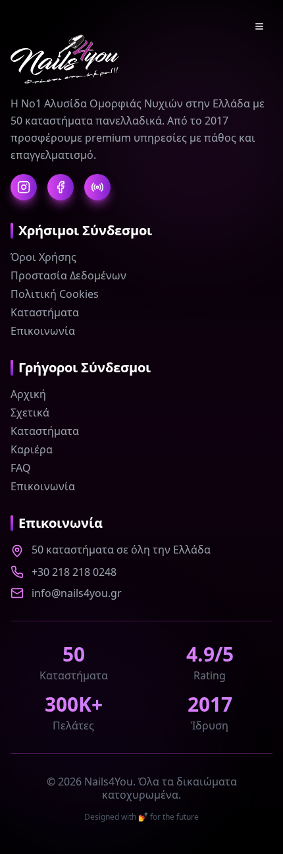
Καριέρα (32, 449)
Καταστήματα (45, 312)
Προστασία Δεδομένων (68, 275)
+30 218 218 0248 (74, 572)
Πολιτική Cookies (55, 293)
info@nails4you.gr (77, 593)
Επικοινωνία (43, 330)
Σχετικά (30, 412)
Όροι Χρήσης (43, 257)
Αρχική (28, 394)
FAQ (21, 467)
